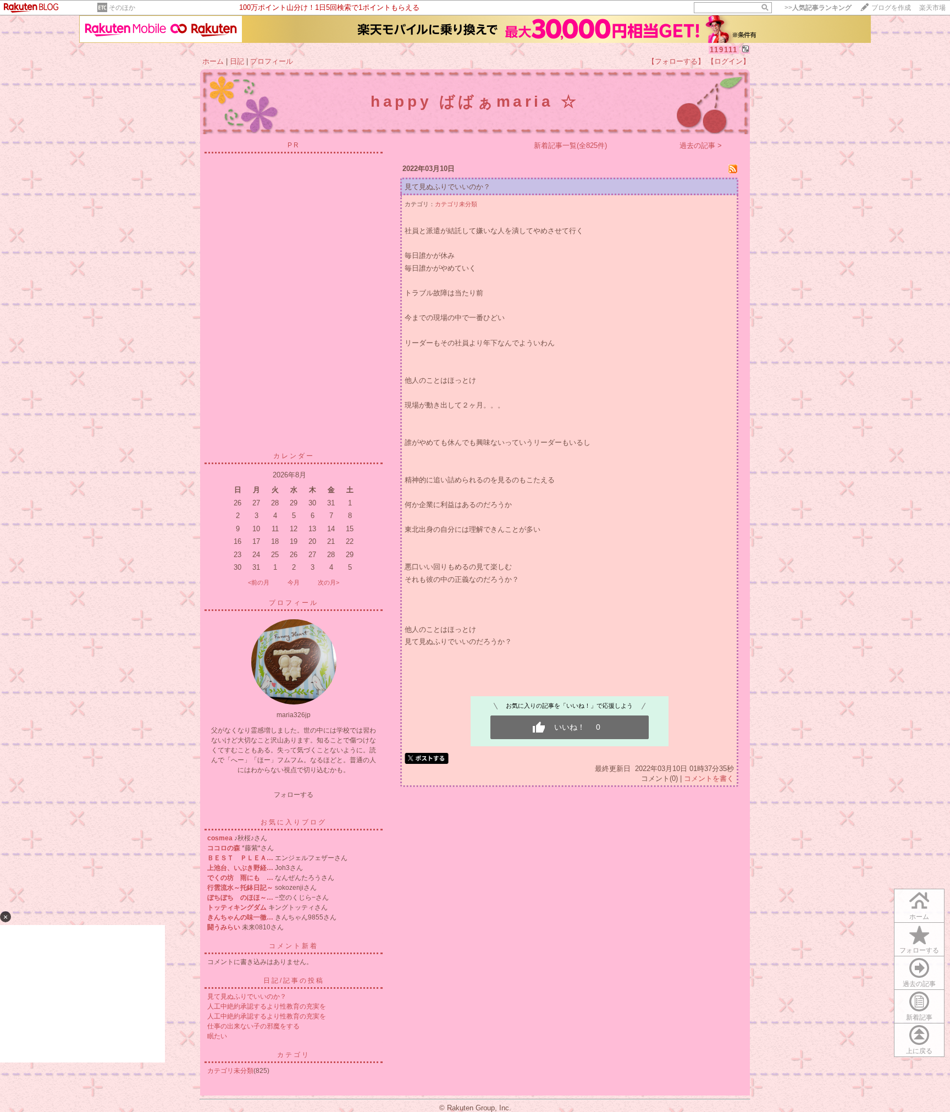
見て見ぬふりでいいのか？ (246, 996)
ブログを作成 (891, 8)
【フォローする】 (676, 61)
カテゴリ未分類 (230, 1071)
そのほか (122, 8)
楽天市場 (932, 8)
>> (818, 8)
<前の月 (258, 582)
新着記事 (919, 1017)
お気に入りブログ (294, 822)
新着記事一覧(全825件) (570, 145)
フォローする (919, 950)
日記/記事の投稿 (293, 980)
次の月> (328, 582)
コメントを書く (709, 778)
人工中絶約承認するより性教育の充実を (266, 1006)
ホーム (213, 61)
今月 (294, 582)
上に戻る (919, 1051)
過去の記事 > (701, 145)
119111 (724, 50)
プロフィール (271, 61)
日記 (237, 61)
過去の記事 (919, 984)
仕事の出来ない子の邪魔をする (253, 1026)
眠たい (217, 1036)
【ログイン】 (728, 61)
